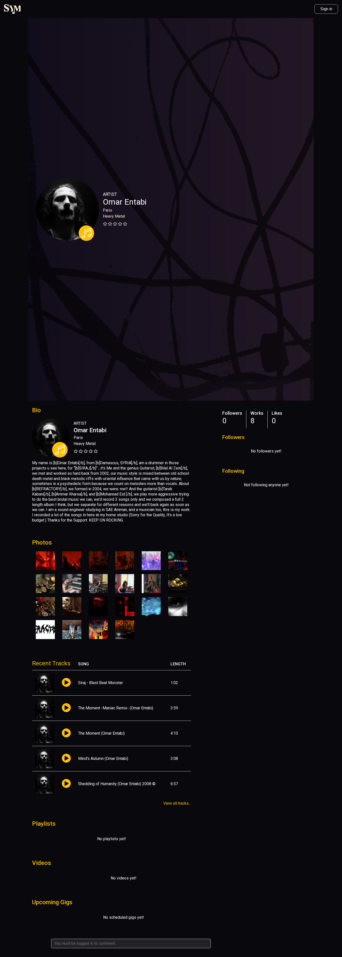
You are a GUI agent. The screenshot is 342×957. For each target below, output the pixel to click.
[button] (66, 682)
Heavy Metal (114, 216)
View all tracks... (177, 803)
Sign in (326, 9)
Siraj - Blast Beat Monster (100, 682)
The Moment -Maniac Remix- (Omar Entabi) (115, 708)
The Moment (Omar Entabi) (101, 733)
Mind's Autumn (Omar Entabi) (103, 758)
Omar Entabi (124, 202)
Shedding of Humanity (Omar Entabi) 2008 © (116, 783)
